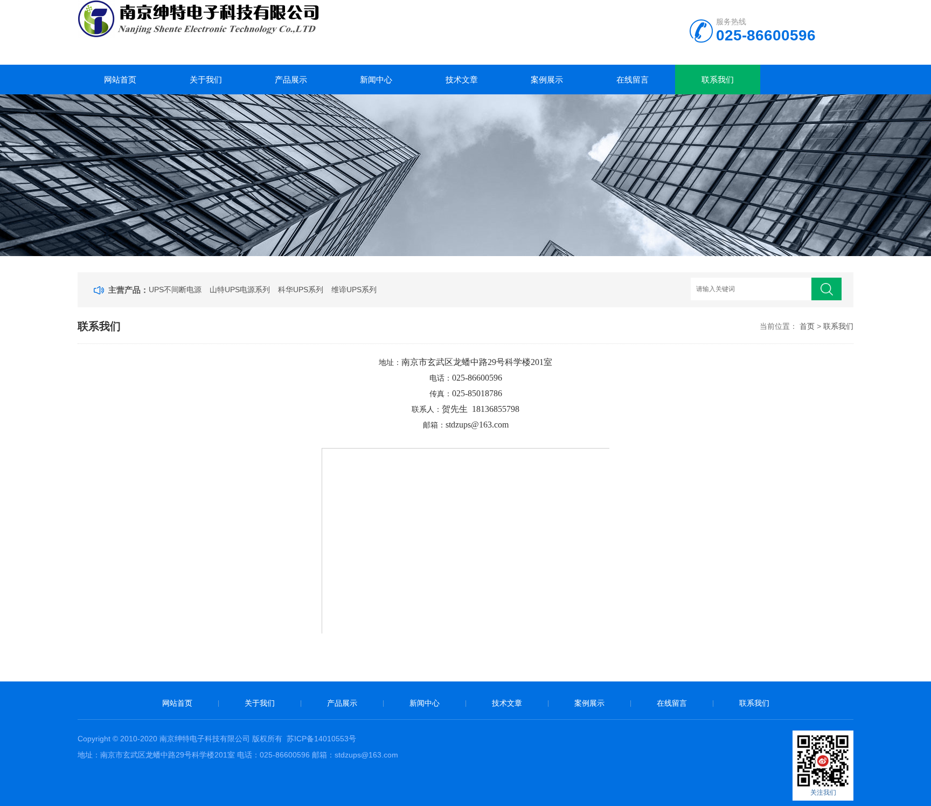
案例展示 (547, 79)
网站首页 (120, 79)
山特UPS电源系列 (240, 289)
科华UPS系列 (300, 289)
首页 (807, 326)
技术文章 (462, 79)
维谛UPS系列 (354, 289)
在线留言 (632, 79)
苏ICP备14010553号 (321, 738)
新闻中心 (376, 79)
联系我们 (717, 79)
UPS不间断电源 (175, 289)
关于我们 (206, 79)
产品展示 (291, 79)
